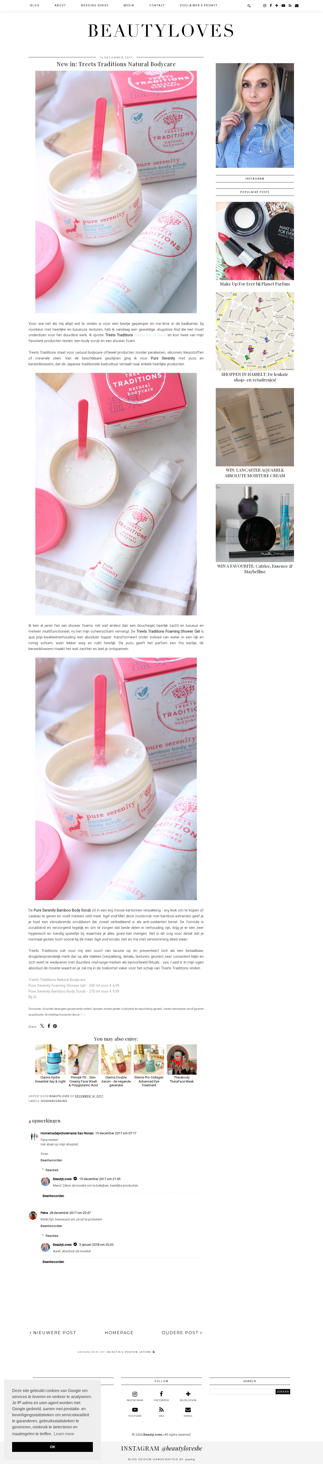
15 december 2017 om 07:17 (115, 1133)
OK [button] (52, 1447)
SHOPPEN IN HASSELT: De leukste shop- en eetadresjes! (255, 376)
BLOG (35, 5)
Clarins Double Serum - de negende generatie (116, 1081)
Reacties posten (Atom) (130, 1352)
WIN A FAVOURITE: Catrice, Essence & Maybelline (255, 568)
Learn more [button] (64, 1434)
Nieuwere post (54, 1332)
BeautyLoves (161, 31)
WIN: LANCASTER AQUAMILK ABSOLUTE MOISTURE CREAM (255, 472)
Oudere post (181, 1332)
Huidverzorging (54, 1101)
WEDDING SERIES (95, 5)
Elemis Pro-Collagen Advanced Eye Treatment (149, 1081)
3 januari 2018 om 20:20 (96, 1244)
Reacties (52, 1170)
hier (82, 1014)
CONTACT (157, 5)
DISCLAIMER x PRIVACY (199, 5)
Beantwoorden (51, 1160)
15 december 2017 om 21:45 (99, 1179)
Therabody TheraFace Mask (182, 1079)
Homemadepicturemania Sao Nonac (67, 1133)
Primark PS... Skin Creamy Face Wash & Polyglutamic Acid (83, 1081)
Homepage (119, 1332)
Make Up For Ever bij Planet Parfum (255, 283)
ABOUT (60, 5)
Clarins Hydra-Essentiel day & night (50, 1079)
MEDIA (129, 5)
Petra (44, 1213)
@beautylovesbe (161, 1448)
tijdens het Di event (150, 335)
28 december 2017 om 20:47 (70, 1213)
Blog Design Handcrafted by (161, 1459)
